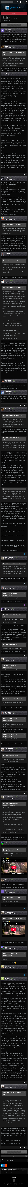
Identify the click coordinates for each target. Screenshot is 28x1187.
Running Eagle (8, 890)
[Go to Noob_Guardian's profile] (2, 558)
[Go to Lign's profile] (2, 218)
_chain (6, 177)
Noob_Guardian (9, 557)
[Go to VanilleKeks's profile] (2, 30)
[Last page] (26, 25)
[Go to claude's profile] (2, 281)
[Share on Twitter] (2, 1165)
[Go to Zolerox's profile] (2, 74)
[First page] (2, 25)
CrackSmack (8, 380)
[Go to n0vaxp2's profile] (2, 978)
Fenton (7, 879)
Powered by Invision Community (14, 1184)
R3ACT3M (5, 18)
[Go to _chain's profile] (2, 178)
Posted (10, 31)
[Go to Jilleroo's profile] (2, 609)
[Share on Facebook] (4, 1165)
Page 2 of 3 (14, 25)
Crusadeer (7, 966)
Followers (13, 1156)
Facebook (14, 1180)
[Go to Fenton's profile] (2, 880)
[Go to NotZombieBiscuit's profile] (2, 749)
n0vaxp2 (7, 978)
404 (19, 564)
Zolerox (7, 73)
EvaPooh (20, 698)
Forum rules (14, 13)
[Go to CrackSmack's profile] (2, 380)
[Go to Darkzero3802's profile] (2, 392)
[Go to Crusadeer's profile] (2, 966)
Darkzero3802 (8, 391)
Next (23, 1151)
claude (6, 280)
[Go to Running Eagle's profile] (2, 891)
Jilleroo (7, 608)
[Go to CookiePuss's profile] (2, 254)
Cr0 (6, 842)
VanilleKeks (8, 29)
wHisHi (20, 224)
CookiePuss (8, 253)
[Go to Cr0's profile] (2, 843)
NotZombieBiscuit (9, 748)
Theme (13, 1177)
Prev (5, 1151)
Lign (6, 217)
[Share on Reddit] (6, 1165)
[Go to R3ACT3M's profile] (2, 46)
